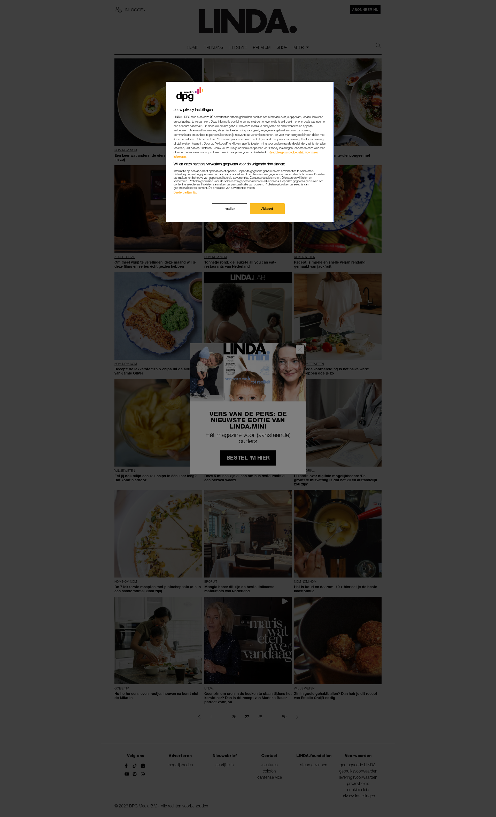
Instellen (229, 208)
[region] (250, 152)
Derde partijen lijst (185, 192)
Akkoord (267, 208)
